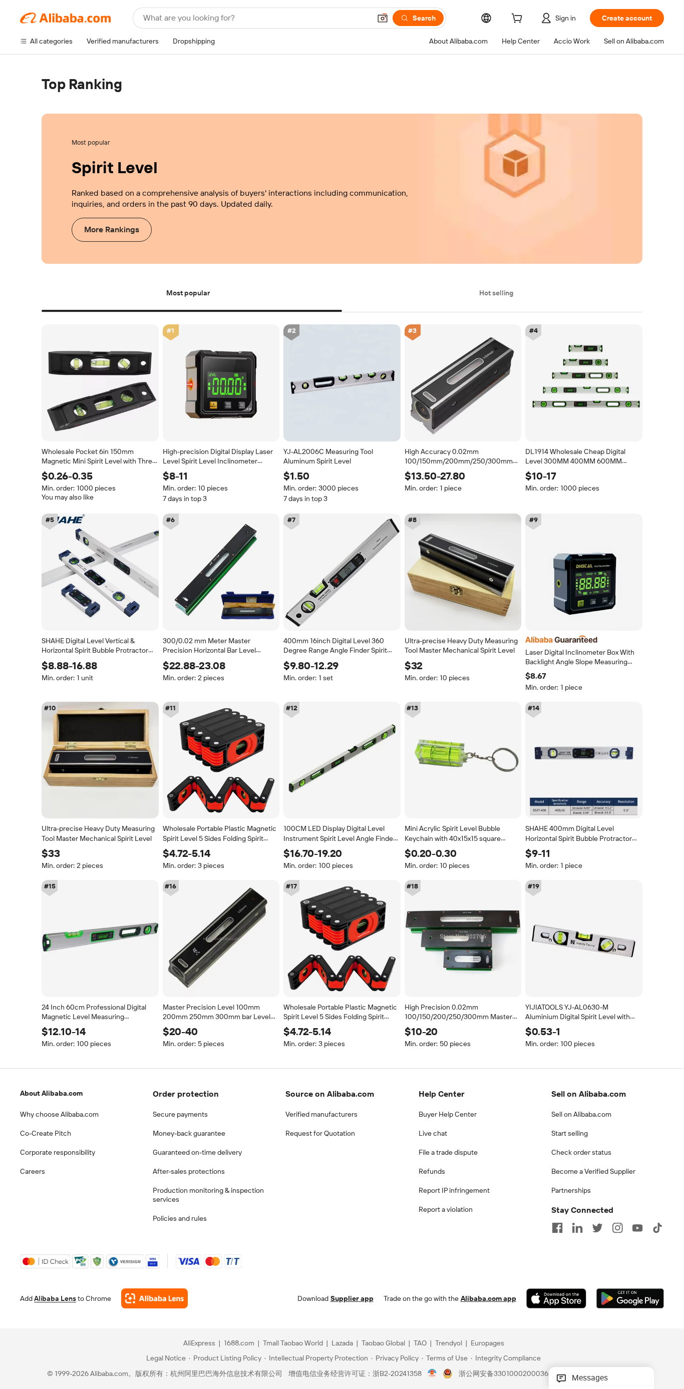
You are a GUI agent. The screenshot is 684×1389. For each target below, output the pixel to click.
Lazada (342, 1343)
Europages (487, 1343)
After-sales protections (189, 1171)
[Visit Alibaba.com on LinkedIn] (577, 1228)
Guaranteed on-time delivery (197, 1152)
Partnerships (571, 1190)
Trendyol (448, 1343)
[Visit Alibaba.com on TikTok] (657, 1228)
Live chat (433, 1133)
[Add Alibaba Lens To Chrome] (154, 1299)
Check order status (581, 1152)
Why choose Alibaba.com (59, 1114)
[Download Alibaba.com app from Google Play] (630, 1299)
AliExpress (199, 1343)
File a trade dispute (448, 1152)
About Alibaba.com (51, 1093)
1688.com (239, 1343)
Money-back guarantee (189, 1133)
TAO (420, 1343)
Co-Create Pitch (45, 1133)
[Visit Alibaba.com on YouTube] (637, 1228)
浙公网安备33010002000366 (505, 1374)
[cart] (518, 20)
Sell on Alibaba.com (581, 1114)
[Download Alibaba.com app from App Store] (556, 1299)
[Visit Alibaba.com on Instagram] (617, 1228)
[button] (383, 18)
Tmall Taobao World (293, 1343)
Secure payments (180, 1114)
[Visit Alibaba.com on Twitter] (597, 1228)
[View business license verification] (432, 1374)
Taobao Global (383, 1343)
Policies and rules (180, 1218)
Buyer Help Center (448, 1114)
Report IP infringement (454, 1190)
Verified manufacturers (321, 1114)
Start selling (569, 1133)
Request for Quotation (320, 1133)
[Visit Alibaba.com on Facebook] (557, 1228)
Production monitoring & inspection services (208, 1194)
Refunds (432, 1171)
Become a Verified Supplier (593, 1171)
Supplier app (352, 1299)
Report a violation (446, 1209)
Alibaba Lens (55, 1299)
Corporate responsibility (57, 1152)
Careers (32, 1171)
